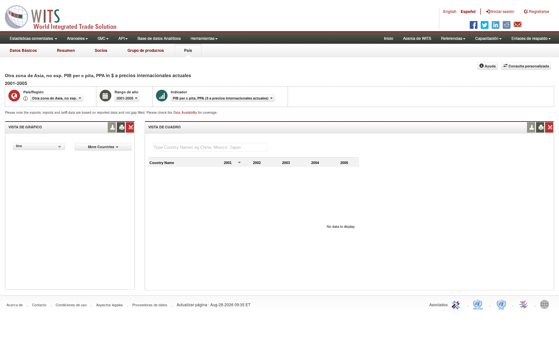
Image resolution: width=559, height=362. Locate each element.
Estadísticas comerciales (32, 38)
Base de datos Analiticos (159, 38)
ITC (456, 304)
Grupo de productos (145, 50)
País (188, 50)
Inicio (388, 38)
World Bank (546, 304)
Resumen (66, 50)
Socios (101, 50)
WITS (64, 16)
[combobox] (39, 146)
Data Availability (185, 112)
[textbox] (210, 147)
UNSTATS (501, 304)
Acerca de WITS (417, 38)
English (449, 11)
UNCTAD (479, 304)
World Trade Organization (523, 304)
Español (468, 11)
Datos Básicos (23, 50)
